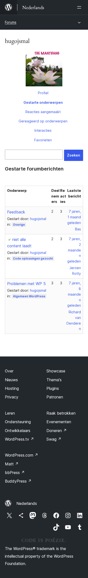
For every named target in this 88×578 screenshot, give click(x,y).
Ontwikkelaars (17, 430)
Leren (10, 413)
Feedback (16, 212)
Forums (10, 22)
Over (9, 370)
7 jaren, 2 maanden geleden (74, 250)
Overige (19, 224)
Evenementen (58, 421)
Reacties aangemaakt (43, 112)
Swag (53, 439)
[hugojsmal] (44, 69)
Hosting (12, 388)
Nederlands (26, 503)
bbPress (15, 472)
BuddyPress (18, 481)
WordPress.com (21, 455)
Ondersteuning (18, 421)
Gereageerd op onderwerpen (43, 121)
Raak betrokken (61, 413)
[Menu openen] (80, 7)
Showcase (55, 370)
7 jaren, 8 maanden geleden (74, 294)
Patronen (54, 396)
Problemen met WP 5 (26, 283)
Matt (12, 463)
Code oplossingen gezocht (33, 258)
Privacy (11, 396)
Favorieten (43, 140)
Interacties (43, 130)
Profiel (43, 93)
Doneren (56, 430)
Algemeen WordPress (29, 296)
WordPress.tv (19, 439)
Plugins (52, 388)
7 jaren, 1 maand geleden (74, 217)
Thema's (54, 379)
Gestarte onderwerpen (43, 102)
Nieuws (11, 379)
